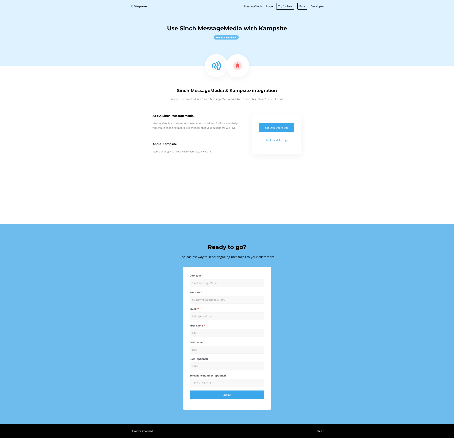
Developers (318, 6)
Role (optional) (199, 359)
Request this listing (276, 127)
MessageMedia (253, 6)
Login (269, 6)
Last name (196, 342)
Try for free (285, 6)
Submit (227, 395)
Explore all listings (277, 140)
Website (195, 292)
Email (193, 309)
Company (195, 275)
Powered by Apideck (143, 431)
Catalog (320, 431)
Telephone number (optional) (208, 375)
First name (196, 325)
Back (302, 6)
